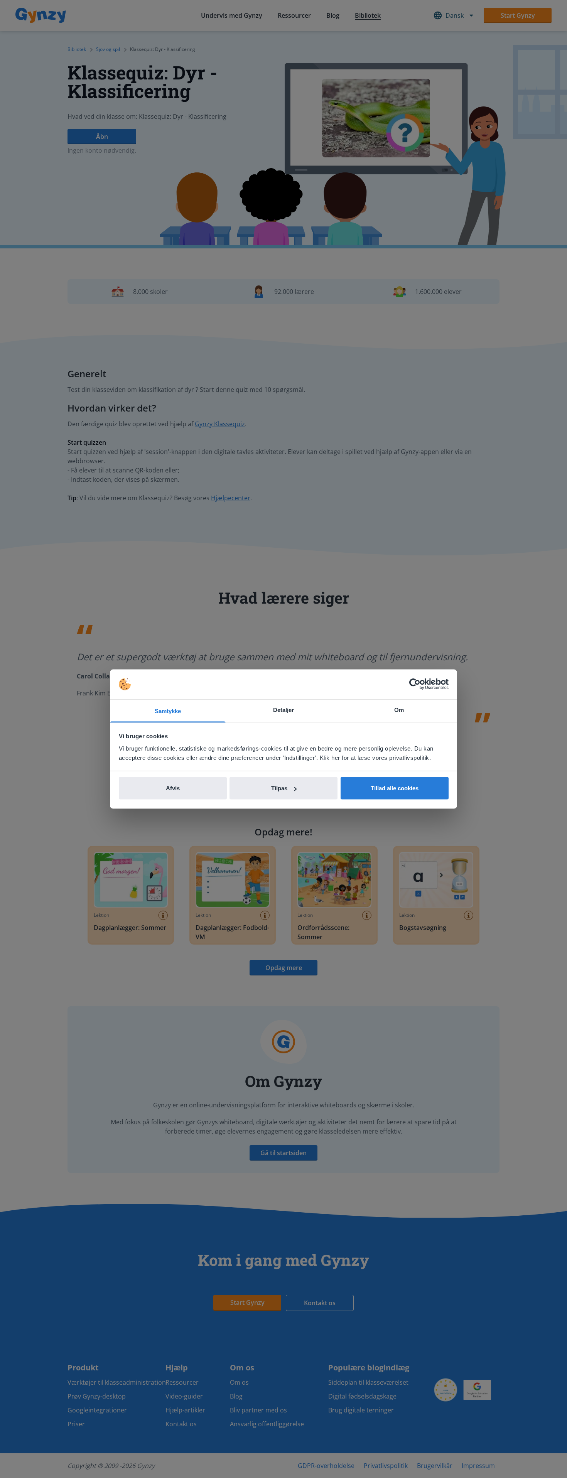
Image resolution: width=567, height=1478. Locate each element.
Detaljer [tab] (283, 709)
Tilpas (279, 788)
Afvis (173, 788)
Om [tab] (399, 709)
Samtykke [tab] (168, 710)
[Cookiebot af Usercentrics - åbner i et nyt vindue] (415, 684)
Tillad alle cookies (394, 788)
